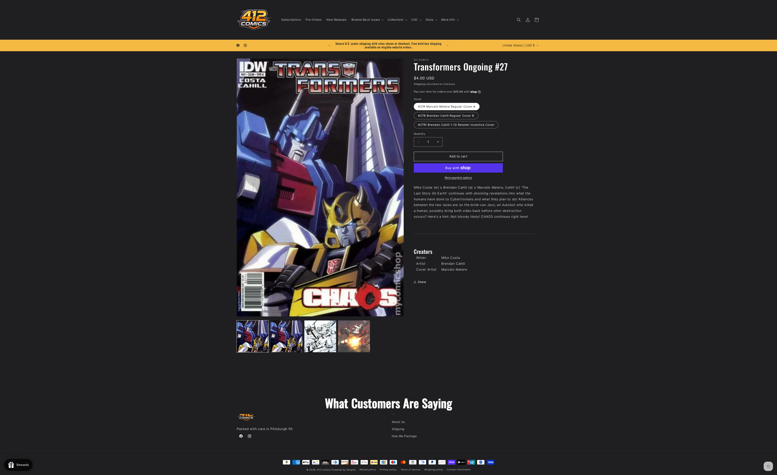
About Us (398, 422)
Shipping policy (433, 469)
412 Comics (324, 469)
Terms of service (410, 469)
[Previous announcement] (329, 45)
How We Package (404, 436)
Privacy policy (388, 469)
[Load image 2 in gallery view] (286, 336)
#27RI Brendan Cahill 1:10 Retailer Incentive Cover (456, 124)
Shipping (419, 83)
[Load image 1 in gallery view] (253, 336)
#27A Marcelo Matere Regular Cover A (446, 106)
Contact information (459, 469)
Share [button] (422, 282)
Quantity (419, 133)
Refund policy (368, 469)
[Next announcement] (447, 45)
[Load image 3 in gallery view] (320, 336)
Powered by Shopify (344, 469)
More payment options (458, 177)
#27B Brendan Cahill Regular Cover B (446, 115)
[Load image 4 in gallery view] (354, 336)
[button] (367, 19)
